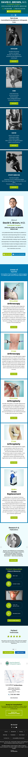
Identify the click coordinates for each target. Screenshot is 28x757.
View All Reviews (8, 652)
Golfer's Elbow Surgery (14, 139)
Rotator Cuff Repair (14, 53)
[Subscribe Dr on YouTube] (16, 728)
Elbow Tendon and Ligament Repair (14, 140)
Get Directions (14, 697)
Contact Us (6, 738)
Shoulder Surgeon (6, 745)
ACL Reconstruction (14, 95)
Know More (14, 61)
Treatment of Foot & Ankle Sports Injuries (14, 179)
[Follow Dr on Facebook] (12, 728)
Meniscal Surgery (14, 97)
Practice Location (20, 8)
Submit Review (20, 652)
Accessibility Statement (18, 738)
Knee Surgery (21, 747)
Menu (12, 15)
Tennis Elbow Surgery (14, 137)
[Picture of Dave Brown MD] (14, 4)
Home (6, 731)
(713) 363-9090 (8, 8)
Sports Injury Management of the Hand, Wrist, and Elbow (14, 181)
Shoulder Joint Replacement (14, 54)
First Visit (15, 576)
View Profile (8, 254)
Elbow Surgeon (22, 745)
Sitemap (5, 735)
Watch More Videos (14, 620)
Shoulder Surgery (13, 747)
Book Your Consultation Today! (14, 712)
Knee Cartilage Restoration (14, 98)
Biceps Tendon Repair (14, 135)
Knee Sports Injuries (14, 177)
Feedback (13, 735)
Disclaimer (13, 731)
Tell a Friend (21, 735)
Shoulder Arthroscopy (14, 51)
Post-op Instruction (16, 605)
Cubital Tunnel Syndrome (14, 142)
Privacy (21, 731)
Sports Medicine (4, 747)
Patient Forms (16, 584)
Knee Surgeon (14, 745)
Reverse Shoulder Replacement (14, 56)
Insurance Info (16, 613)
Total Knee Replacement (14, 100)
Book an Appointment (14, 11)
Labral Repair (14, 58)
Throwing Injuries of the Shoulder (14, 184)
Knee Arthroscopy (14, 93)
